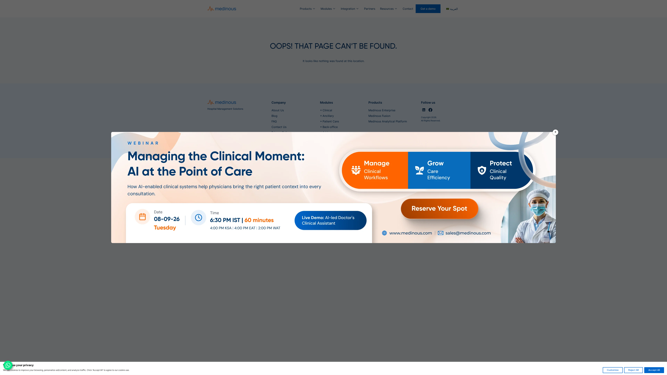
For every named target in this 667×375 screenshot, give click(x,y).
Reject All (633, 370)
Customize (613, 370)
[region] (333, 368)
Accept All (654, 370)
